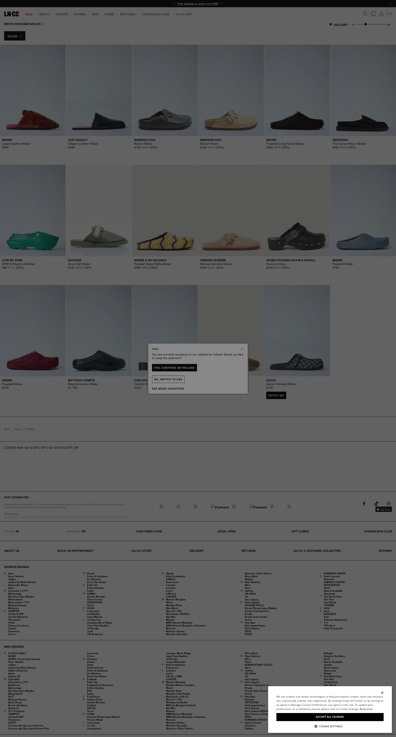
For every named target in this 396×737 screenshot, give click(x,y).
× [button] (382, 692)
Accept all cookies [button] (330, 717)
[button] (330, 726)
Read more (366, 709)
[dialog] (330, 709)
